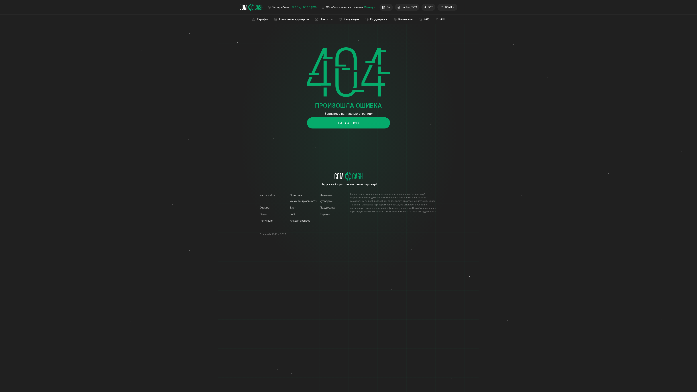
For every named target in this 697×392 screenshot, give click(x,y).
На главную (348, 123)
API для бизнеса (300, 220)
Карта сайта (267, 195)
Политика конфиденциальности (301, 198)
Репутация (266, 220)
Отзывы (265, 207)
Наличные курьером (326, 198)
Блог (293, 207)
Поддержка (327, 207)
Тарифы (325, 214)
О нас (263, 214)
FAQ (292, 214)
